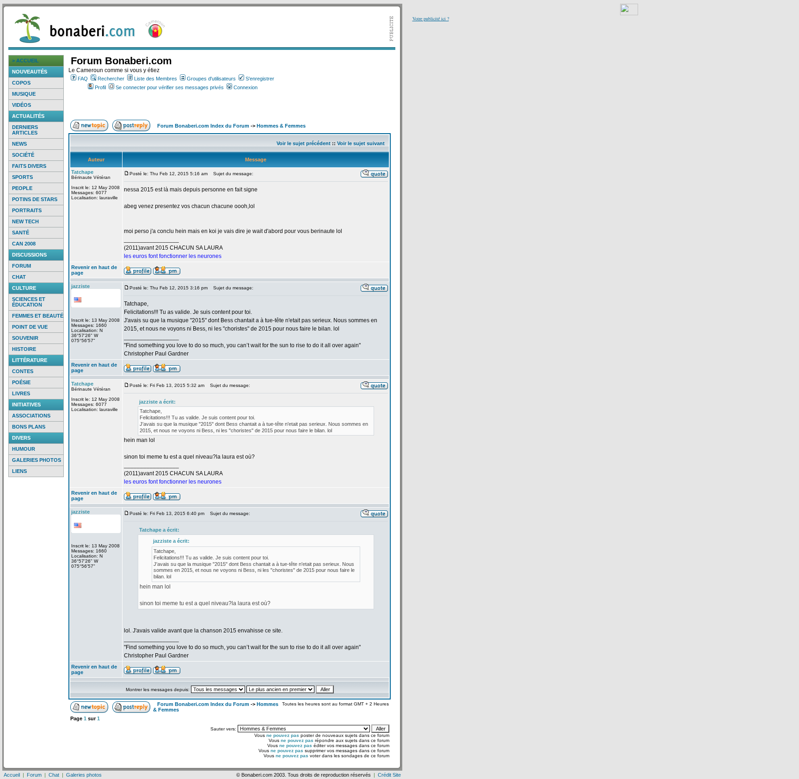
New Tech (25, 221)
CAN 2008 (24, 243)
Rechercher (111, 78)
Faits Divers (29, 166)
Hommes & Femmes (281, 126)
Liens (19, 471)
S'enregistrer (260, 78)
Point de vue (30, 327)
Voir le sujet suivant (361, 143)
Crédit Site (389, 775)
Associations (31, 415)
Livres (21, 393)
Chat (19, 277)
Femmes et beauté (37, 316)
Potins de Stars (34, 199)
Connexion (246, 87)
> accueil (25, 60)
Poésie (21, 382)
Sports (22, 177)
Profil (100, 87)
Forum (21, 266)
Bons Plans (28, 426)
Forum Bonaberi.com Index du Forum (203, 126)
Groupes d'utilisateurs (211, 78)
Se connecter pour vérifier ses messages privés (170, 87)
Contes (22, 371)
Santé (20, 232)
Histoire (24, 349)
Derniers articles (25, 129)
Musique (24, 94)
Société (23, 155)
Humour (23, 449)
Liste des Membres (155, 78)
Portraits (27, 210)
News (19, 144)
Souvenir (25, 338)
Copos (21, 83)
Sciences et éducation (28, 301)
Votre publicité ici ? (430, 18)
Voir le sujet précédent (304, 143)
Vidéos (21, 105)
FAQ (83, 78)
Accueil (12, 775)
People (22, 188)
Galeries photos (36, 460)
